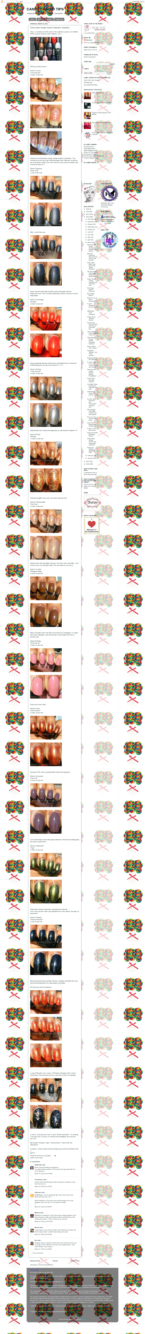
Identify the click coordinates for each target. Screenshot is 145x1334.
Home (32, 19)
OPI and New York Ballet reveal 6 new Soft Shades (92, 412)
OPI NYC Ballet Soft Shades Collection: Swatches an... (92, 274)
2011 (87, 461)
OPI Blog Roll (88, 82)
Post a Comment (38, 1253)
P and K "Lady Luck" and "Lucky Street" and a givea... (92, 364)
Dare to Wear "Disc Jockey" (92, 347)
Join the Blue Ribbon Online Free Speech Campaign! (107, 221)
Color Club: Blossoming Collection (91, 424)
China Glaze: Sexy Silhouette (101, 122)
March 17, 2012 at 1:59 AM (43, 1249)
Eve (36, 1240)
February (91, 455)
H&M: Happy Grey (97, 93)
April (89, 240)
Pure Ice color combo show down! (92, 418)
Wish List (41, 19)
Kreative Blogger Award (91, 158)
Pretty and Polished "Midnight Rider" (90, 450)
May (89, 237)
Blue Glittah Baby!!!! (90, 294)
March (90, 242)
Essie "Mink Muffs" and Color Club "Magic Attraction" (91, 266)
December (91, 219)
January (90, 458)
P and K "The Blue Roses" (91, 429)
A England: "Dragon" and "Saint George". (92, 353)
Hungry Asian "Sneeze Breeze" (91, 318)
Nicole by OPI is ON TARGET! (92, 358)
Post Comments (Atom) (46, 1265)
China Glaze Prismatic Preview (91, 380)
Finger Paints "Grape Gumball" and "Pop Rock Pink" (92, 282)
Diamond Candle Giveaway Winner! (92, 434)
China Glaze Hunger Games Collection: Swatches (91, 341)
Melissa (37, 1212)
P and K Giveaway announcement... (92, 306)
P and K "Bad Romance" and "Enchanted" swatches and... (91, 403)
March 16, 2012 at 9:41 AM (43, 1234)
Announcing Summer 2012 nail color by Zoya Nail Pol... (92, 326)
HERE (86, 488)
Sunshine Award (89, 146)
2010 (88, 464)
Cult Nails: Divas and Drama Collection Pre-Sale (92, 387)
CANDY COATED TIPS (45, 9)
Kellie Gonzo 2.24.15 (90, 50)
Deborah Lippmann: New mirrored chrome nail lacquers (92, 257)
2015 (88, 209)
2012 (88, 217)
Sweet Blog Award (89, 148)
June (89, 234)
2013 (88, 214)
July (89, 232)
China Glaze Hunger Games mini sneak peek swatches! (91, 442)
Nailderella (38, 1165)
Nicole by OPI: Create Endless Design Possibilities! (91, 373)
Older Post (74, 1261)
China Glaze (39, 1157)
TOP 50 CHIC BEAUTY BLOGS (93, 156)
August (90, 229)
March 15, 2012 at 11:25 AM (43, 1173)
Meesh (37, 1227)
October (90, 224)
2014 (88, 211)
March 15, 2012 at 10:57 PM (43, 1221)
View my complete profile (91, 42)
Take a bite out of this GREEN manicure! (92, 333)
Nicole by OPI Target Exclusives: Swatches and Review (92, 248)
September (91, 227)
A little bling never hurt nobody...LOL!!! (92, 394)
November (91, 221)
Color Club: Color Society (92, 80)
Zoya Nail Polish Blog (90, 85)
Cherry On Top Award (90, 152)
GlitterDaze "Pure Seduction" (91, 312)
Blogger (83, 1319)
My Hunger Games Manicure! (91, 289)
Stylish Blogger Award (90, 150)
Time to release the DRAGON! (101, 102)
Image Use (59, 19)
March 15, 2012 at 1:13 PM (43, 1186)
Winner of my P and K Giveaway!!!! (92, 299)
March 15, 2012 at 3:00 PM (43, 1207)
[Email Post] (54, 1155)
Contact (49, 19)
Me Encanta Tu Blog (90, 154)
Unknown (40, 1155)
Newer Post (35, 1261)
